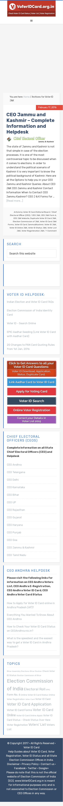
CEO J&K (36, 215)
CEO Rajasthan (16, 509)
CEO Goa (12, 540)
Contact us (47, 764)
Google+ (44, 768)
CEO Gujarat (14, 517)
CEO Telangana (16, 472)
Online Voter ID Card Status (34, 695)
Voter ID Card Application (29, 704)
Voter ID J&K (50, 224)
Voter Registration (17, 724)
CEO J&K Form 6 (48, 215)
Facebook (20, 768)
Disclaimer (13, 764)
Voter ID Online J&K (18, 228)
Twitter (32, 768)
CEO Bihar (13, 494)
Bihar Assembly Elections (18, 671)
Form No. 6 (13, 694)
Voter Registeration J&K (33, 231)
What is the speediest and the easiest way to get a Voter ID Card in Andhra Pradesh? (30, 642)
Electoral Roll (34, 689)
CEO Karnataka (16, 487)
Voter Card (30, 699)
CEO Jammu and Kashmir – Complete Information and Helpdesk (30, 123)
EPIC (48, 690)
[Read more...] (14, 200)
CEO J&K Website (21, 218)
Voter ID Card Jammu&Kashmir (29, 224)
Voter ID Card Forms (19, 710)
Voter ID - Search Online (21, 323)
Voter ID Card (42, 699)
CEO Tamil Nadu (16, 555)
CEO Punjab (14, 532)
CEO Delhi (13, 479)
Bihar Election (36, 671)
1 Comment (51, 231)
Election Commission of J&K (26, 221)
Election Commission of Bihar (29, 675)
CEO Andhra (14, 464)
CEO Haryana (15, 524)
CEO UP (11, 502)
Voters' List (37, 725)
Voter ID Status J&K (37, 228)
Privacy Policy (30, 764)
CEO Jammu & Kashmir (20, 547)
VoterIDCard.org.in (31, 8)
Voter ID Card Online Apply (29, 715)
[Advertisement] (31, 60)
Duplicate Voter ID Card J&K (43, 218)
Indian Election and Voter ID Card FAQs (30, 301)
